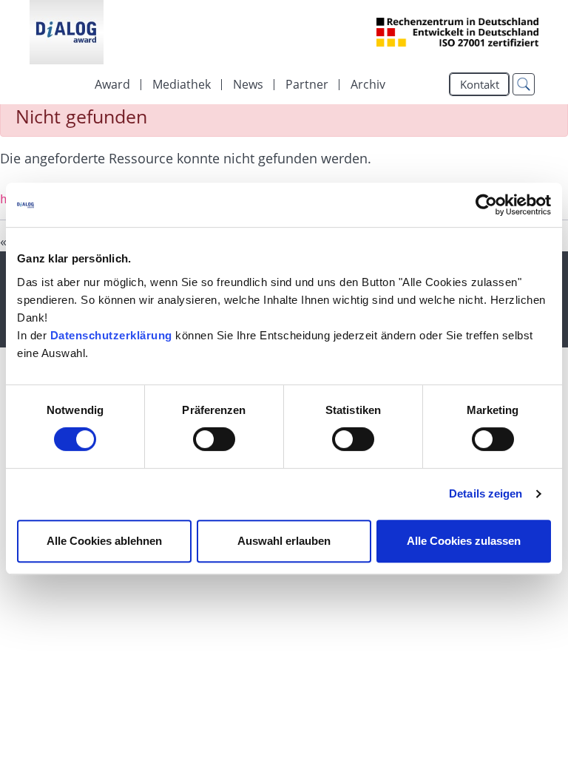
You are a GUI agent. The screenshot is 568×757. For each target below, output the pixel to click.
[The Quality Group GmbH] (67, 32)
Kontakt (479, 84)
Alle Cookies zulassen (464, 540)
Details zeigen (485, 493)
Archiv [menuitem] (368, 84)
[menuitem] (181, 84)
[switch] (214, 439)
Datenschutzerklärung (111, 335)
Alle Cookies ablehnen (104, 540)
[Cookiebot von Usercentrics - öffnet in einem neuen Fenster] (486, 205)
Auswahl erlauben (284, 540)
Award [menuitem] (112, 84)
